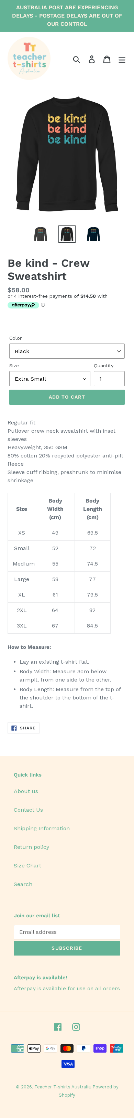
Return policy (31, 847)
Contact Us (28, 809)
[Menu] (122, 59)
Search (23, 884)
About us (26, 791)
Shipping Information (42, 828)
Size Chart (27, 865)
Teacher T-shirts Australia (62, 1086)
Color (15, 338)
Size (14, 365)
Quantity (103, 365)
